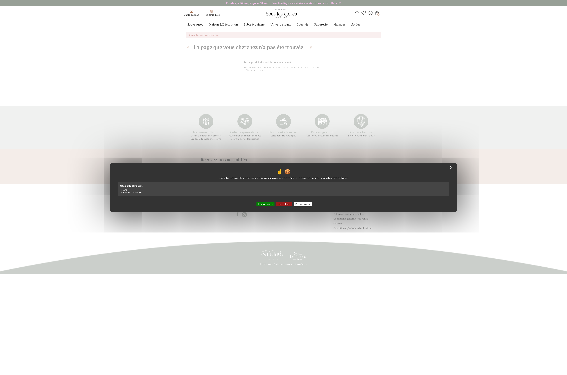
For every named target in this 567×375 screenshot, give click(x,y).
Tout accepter (265, 204)
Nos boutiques (211, 14)
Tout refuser (284, 204)
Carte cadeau (191, 14)
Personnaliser (302, 204)
